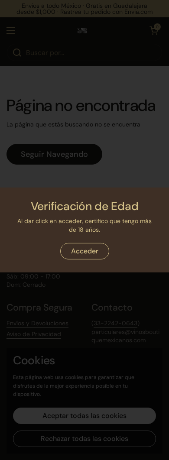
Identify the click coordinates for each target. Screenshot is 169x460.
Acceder (84, 251)
